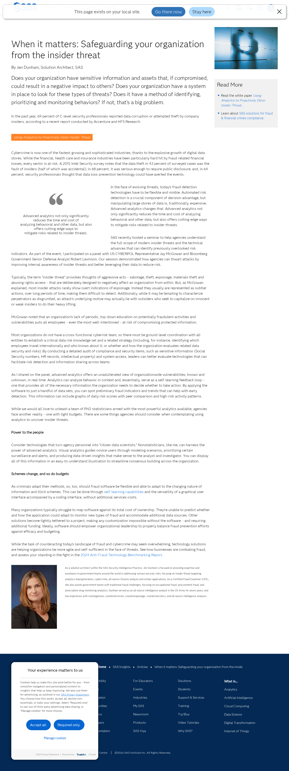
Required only (69, 725)
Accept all (38, 725)
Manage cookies (55, 738)
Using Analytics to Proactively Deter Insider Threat (52, 137)
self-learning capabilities (124, 492)
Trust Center (99, 752)
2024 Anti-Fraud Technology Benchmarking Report (121, 555)
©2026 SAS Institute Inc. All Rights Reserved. (143, 752)
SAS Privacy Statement (75, 694)
